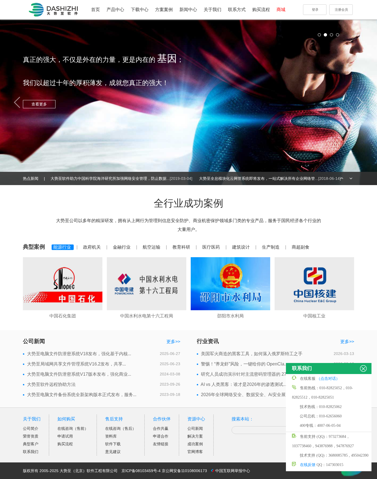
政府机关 (92, 247)
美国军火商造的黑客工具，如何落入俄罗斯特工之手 (251, 353)
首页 (95, 9)
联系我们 (30, 451)
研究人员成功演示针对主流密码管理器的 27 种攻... (250, 374)
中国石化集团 (62, 316)
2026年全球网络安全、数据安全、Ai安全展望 (245, 394)
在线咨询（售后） (120, 428)
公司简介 (30, 428)
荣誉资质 (30, 436)
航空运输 (152, 247)
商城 (281, 9)
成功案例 (195, 444)
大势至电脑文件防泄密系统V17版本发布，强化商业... (79, 374)
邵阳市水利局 (230, 316)
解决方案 (195, 436)
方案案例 (164, 9)
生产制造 (271, 247)
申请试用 (65, 436)
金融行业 (122, 247)
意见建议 (113, 451)
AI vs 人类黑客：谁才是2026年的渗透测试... (243, 384)
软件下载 (113, 444)
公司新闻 (195, 428)
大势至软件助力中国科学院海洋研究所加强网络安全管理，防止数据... (121, 178)
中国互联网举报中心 (232, 471)
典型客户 (30, 444)
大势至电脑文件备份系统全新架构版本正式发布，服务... (81, 394)
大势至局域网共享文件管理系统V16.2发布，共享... (76, 364)
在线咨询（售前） (72, 428)
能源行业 (62, 247)
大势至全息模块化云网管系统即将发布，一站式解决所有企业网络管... (270, 178)
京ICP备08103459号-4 (141, 471)
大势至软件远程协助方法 (51, 384)
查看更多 (182, 123)
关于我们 (212, 9)
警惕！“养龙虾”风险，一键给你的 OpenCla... (244, 364)
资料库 (111, 436)
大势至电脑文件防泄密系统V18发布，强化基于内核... (79, 353)
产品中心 (115, 9)
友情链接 (160, 444)
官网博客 (195, 451)
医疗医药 (211, 247)
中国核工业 (314, 316)
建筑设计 (241, 247)
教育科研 (181, 247)
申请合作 (160, 436)
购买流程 (261, 9)
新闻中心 (188, 9)
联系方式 (237, 9)
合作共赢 (160, 428)
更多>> (173, 341)
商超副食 (300, 247)
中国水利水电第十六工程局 (146, 316)
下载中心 (139, 9)
